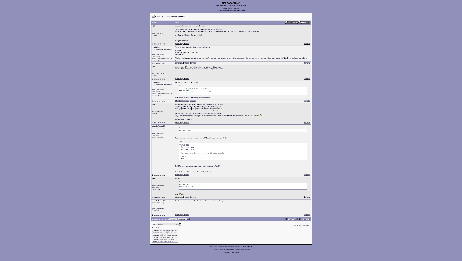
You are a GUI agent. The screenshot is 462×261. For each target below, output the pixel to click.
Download (221, 246)
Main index (213, 246)
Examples (238, 246)
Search (230, 8)
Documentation (229, 246)
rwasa (236, 252)
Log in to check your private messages (228, 10)
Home (225, 8)
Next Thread (306, 225)
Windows (165, 16)
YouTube (247, 249)
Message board (247, 246)
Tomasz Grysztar (230, 249)
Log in (243, 10)
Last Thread (297, 225)
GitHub (242, 249)
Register (236, 8)
